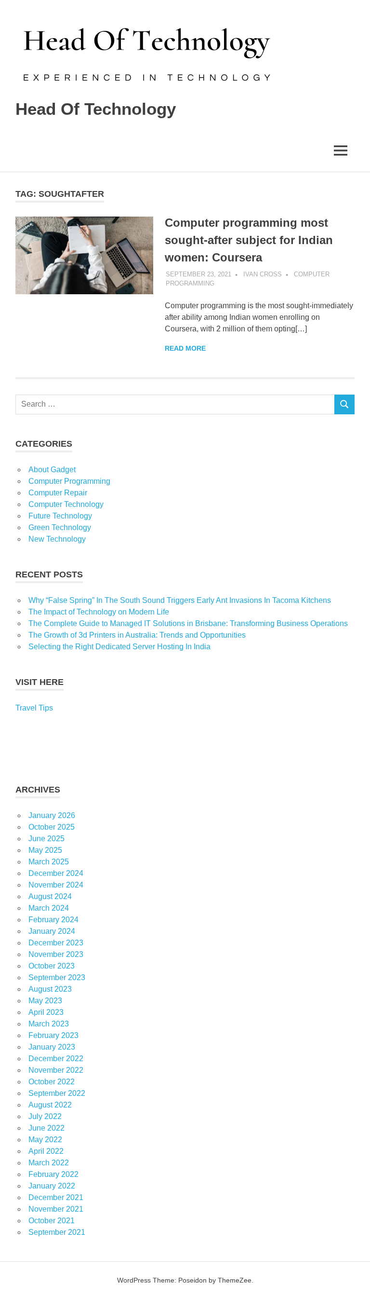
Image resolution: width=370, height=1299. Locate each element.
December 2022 (55, 1058)
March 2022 (48, 1163)
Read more (185, 348)
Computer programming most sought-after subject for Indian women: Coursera (249, 240)
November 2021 (55, 1209)
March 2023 (48, 1024)
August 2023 (50, 989)
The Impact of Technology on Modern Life (98, 612)
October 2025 (51, 827)
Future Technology (60, 516)
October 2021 (51, 1221)
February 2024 (53, 920)
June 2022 (46, 1128)
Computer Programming (69, 481)
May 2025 (45, 850)
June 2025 (46, 838)
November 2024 (55, 885)
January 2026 (51, 815)
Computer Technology (66, 504)
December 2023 (55, 943)
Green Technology (59, 527)
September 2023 (56, 977)
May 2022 (45, 1139)
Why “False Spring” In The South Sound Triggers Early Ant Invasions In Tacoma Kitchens (180, 600)
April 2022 (46, 1151)
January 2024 (51, 931)
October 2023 (51, 966)
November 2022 (55, 1070)
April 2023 (46, 1012)
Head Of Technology (95, 108)
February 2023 (53, 1035)
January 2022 (51, 1186)
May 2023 (45, 1001)
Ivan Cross (262, 274)
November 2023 (55, 954)
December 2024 (55, 873)
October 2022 (51, 1082)
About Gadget (52, 469)
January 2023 (51, 1047)
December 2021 (55, 1197)
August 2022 (50, 1105)
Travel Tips (34, 708)
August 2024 (50, 896)
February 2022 (53, 1174)
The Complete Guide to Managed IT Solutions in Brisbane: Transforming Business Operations (188, 623)
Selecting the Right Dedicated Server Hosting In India (119, 647)
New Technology (57, 539)
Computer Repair (57, 493)
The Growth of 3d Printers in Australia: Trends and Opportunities (137, 635)
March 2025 (48, 862)
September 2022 (56, 1093)
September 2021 (56, 1232)
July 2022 (45, 1116)
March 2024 (48, 908)
